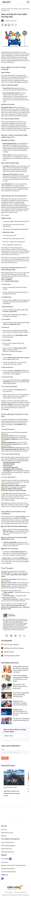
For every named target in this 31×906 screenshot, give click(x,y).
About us (4, 829)
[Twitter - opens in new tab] (11, 635)
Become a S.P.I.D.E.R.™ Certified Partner (13, 865)
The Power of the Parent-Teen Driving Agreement (20, 686)
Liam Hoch (14, 20)
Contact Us (4, 862)
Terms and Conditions (20, 892)
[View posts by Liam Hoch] (2, 20)
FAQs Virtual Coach (7, 832)
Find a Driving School (7, 842)
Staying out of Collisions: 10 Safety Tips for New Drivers (20, 703)
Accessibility (5, 858)
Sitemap (3, 836)
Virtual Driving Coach (7, 852)
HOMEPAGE (3, 8)
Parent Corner (9, 652)
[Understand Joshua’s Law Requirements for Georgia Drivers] (14, 777)
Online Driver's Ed (6, 849)
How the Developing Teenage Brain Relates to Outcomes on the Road (21, 678)
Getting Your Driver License (13, 648)
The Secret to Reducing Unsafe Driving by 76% (21, 719)
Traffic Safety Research (8, 845)
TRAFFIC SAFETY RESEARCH (12, 8)
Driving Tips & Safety (11, 644)
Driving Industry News (12, 656)
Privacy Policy (8, 892)
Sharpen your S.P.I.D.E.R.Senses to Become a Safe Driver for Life (20, 712)
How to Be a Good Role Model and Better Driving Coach (21, 694)
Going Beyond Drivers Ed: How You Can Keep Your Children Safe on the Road (21, 669)
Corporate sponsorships (8, 871)
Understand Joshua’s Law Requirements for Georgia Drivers (12, 793)
